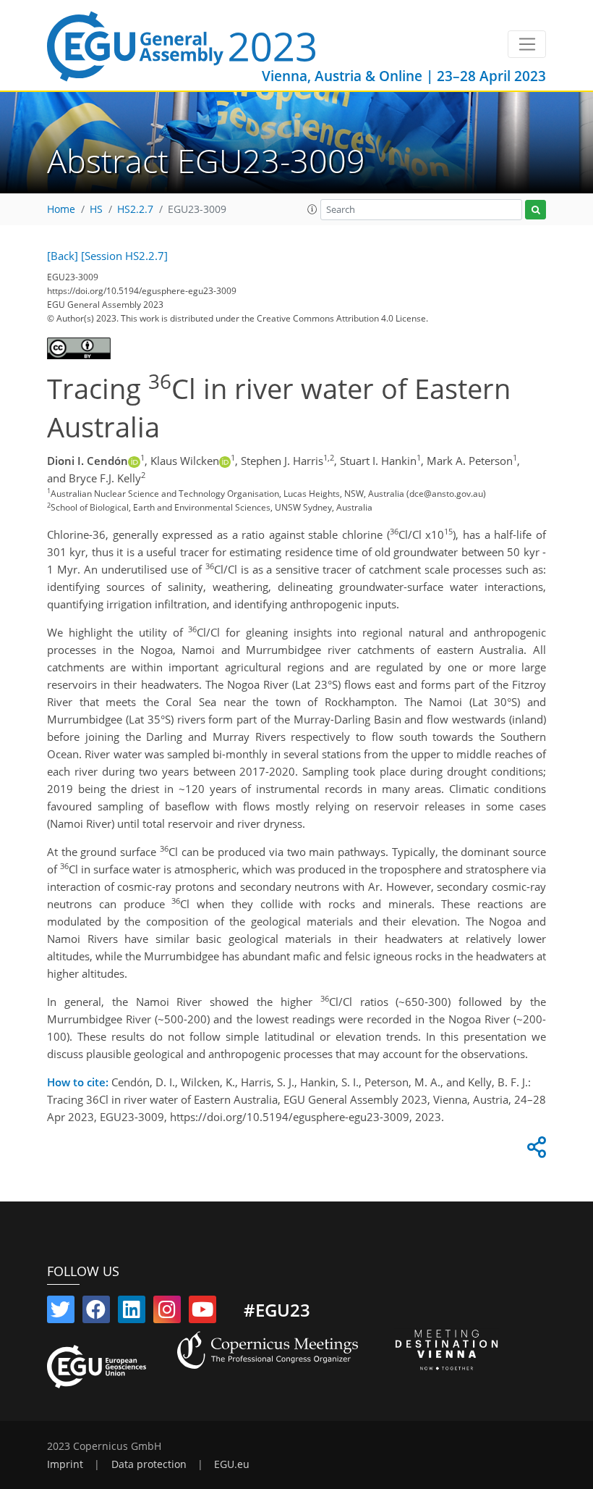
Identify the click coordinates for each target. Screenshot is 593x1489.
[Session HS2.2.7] (124, 255)
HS (96, 209)
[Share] (534, 1151)
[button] (312, 209)
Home (61, 209)
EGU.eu (231, 1464)
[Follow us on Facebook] (96, 1312)
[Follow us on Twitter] (60, 1312)
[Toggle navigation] (527, 44)
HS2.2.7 (135, 209)
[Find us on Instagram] (167, 1312)
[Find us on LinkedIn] (131, 1312)
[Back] (62, 255)
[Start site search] (535, 209)
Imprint (65, 1464)
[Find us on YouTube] (202, 1312)
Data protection (149, 1464)
